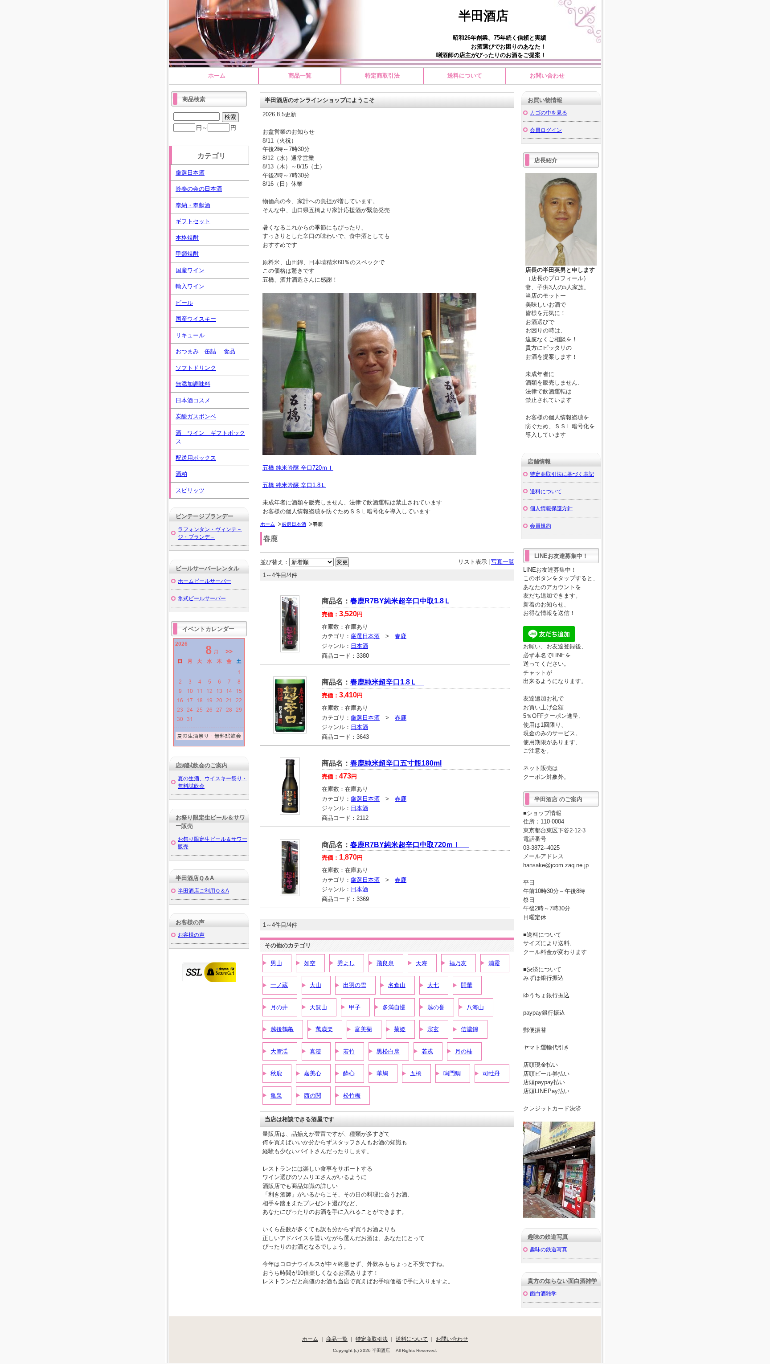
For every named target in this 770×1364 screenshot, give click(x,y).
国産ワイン (190, 270)
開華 (466, 985)
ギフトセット (193, 221)
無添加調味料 (193, 384)
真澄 (315, 1051)
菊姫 (399, 1029)
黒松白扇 (388, 1051)
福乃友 (458, 963)
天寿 (421, 963)
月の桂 (463, 1051)
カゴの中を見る (548, 112)
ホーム (216, 75)
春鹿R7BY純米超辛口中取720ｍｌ (409, 844)
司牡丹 (491, 1073)
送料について (464, 75)
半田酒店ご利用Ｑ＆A (203, 890)
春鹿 (400, 636)
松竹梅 (351, 1095)
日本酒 (359, 646)
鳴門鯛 (452, 1073)
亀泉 (276, 1095)
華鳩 (382, 1073)
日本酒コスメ (193, 400)
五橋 (416, 1073)
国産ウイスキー (196, 318)
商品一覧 (299, 75)
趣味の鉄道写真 (548, 1249)
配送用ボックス (196, 458)
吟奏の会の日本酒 (199, 188)
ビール (184, 302)
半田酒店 (490, 16)
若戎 (427, 1051)
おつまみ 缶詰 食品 (205, 351)
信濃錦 (469, 1029)
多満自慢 (393, 1007)
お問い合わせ (547, 75)
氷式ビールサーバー (202, 598)
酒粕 (181, 474)
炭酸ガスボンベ (196, 416)
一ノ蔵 (279, 985)
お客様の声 (191, 935)
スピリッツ (190, 490)
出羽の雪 (354, 985)
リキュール (190, 335)
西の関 (312, 1095)
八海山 (475, 1007)
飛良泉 (385, 963)
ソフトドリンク (196, 368)
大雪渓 (279, 1051)
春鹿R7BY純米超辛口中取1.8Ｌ (405, 601)
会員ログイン (546, 130)
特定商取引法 (382, 75)
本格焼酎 (187, 237)
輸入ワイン (190, 286)
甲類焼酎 (187, 253)
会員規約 (540, 525)
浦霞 (494, 963)
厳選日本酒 (294, 524)
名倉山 (396, 985)
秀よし (346, 963)
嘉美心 (312, 1073)
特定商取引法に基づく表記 (562, 474)
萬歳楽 (324, 1029)
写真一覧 (502, 561)
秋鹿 (276, 1073)
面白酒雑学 (543, 1293)
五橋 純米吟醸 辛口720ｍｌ (297, 467)
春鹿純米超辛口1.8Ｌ (387, 682)
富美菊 (363, 1029)
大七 (433, 985)
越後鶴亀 (282, 1029)
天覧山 (318, 1007)
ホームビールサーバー (204, 581)
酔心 (349, 1073)
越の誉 (436, 1007)
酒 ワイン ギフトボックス (210, 437)
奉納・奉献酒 (193, 205)
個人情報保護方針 (551, 508)
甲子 (354, 1007)
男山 (276, 963)
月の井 (279, 1007)
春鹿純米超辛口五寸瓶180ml (396, 763)
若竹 (349, 1051)
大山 (315, 985)
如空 (309, 963)
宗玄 (433, 1029)
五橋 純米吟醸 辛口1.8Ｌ (294, 485)
